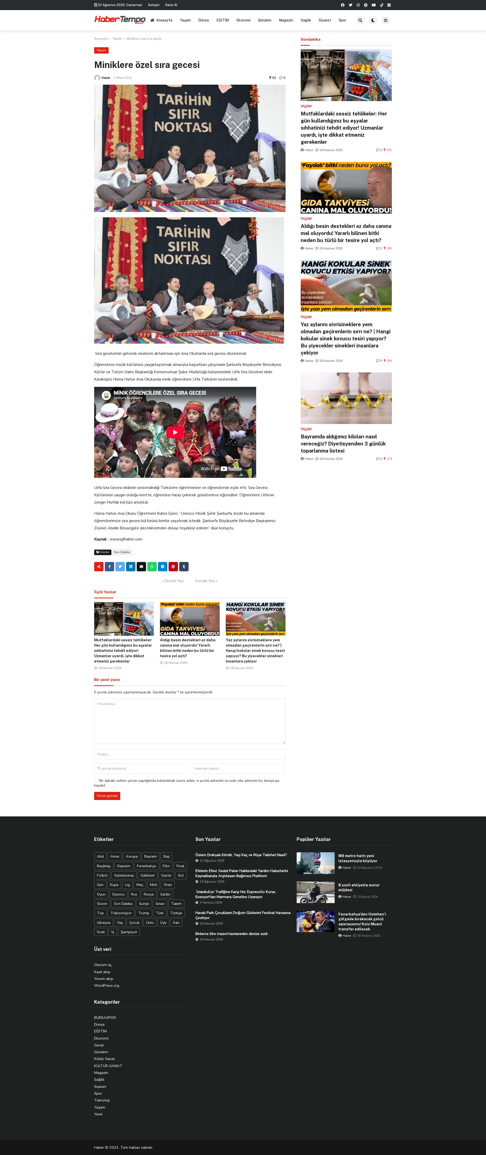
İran (176, 922)
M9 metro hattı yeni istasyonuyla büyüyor (357, 858)
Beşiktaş (104, 865)
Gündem (264, 20)
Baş (167, 856)
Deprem (123, 865)
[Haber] (97, 78)
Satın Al (171, 5)
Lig (127, 884)
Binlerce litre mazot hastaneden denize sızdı (231, 933)
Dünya (203, 20)
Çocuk (134, 922)
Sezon (102, 903)
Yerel (98, 1114)
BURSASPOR (105, 1017)
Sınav (160, 903)
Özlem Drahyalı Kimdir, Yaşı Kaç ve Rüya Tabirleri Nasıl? (241, 854)
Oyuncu (118, 894)
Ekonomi (243, 20)
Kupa (114, 884)
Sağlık (306, 20)
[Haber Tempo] (120, 19)
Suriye (144, 903)
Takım (176, 903)
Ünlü (150, 922)
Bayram (150, 856)
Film (166, 865)
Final (180, 865)
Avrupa (132, 856)
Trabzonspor (121, 912)
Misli (153, 884)
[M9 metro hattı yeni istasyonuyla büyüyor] (316, 863)
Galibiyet (147, 875)
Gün (100, 884)
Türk (160, 912)
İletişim (153, 5)
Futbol (102, 875)
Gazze (166, 875)
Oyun (101, 894)
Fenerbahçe (146, 865)
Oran (168, 884)
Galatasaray (124, 875)
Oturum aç (103, 964)
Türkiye (176, 912)
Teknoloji (102, 1100)
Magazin (286, 20)
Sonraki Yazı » (206, 580)
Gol (181, 875)
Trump (143, 912)
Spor (342, 20)
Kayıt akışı (102, 971)
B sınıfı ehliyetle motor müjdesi (359, 887)
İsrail (101, 931)
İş (112, 931)
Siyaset (325, 20)
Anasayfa (164, 20)
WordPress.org (106, 985)
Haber (106, 78)
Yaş (120, 922)
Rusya (149, 894)
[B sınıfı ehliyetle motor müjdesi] (316, 892)
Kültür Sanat (104, 1058)
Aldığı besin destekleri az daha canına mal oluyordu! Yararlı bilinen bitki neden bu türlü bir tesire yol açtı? (346, 233)
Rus (134, 894)
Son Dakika (122, 552)
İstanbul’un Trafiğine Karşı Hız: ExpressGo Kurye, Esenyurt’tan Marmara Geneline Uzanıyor (235, 894)
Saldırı (165, 894)
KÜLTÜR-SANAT (108, 1065)
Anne (114, 856)
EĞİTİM (222, 20)
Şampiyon (129, 931)
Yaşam (185, 20)
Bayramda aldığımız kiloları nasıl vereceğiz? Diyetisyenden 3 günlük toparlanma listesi (343, 444)
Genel (99, 1045)
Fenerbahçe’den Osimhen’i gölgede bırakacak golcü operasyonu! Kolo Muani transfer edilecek (362, 921)
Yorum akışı (103, 978)
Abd (100, 856)
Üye (163, 922)
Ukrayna (103, 922)
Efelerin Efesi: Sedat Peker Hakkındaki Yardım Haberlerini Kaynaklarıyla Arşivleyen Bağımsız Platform (241, 873)
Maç (139, 884)
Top (100, 912)
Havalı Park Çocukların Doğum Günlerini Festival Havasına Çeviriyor (243, 915)
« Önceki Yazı (173, 580)
